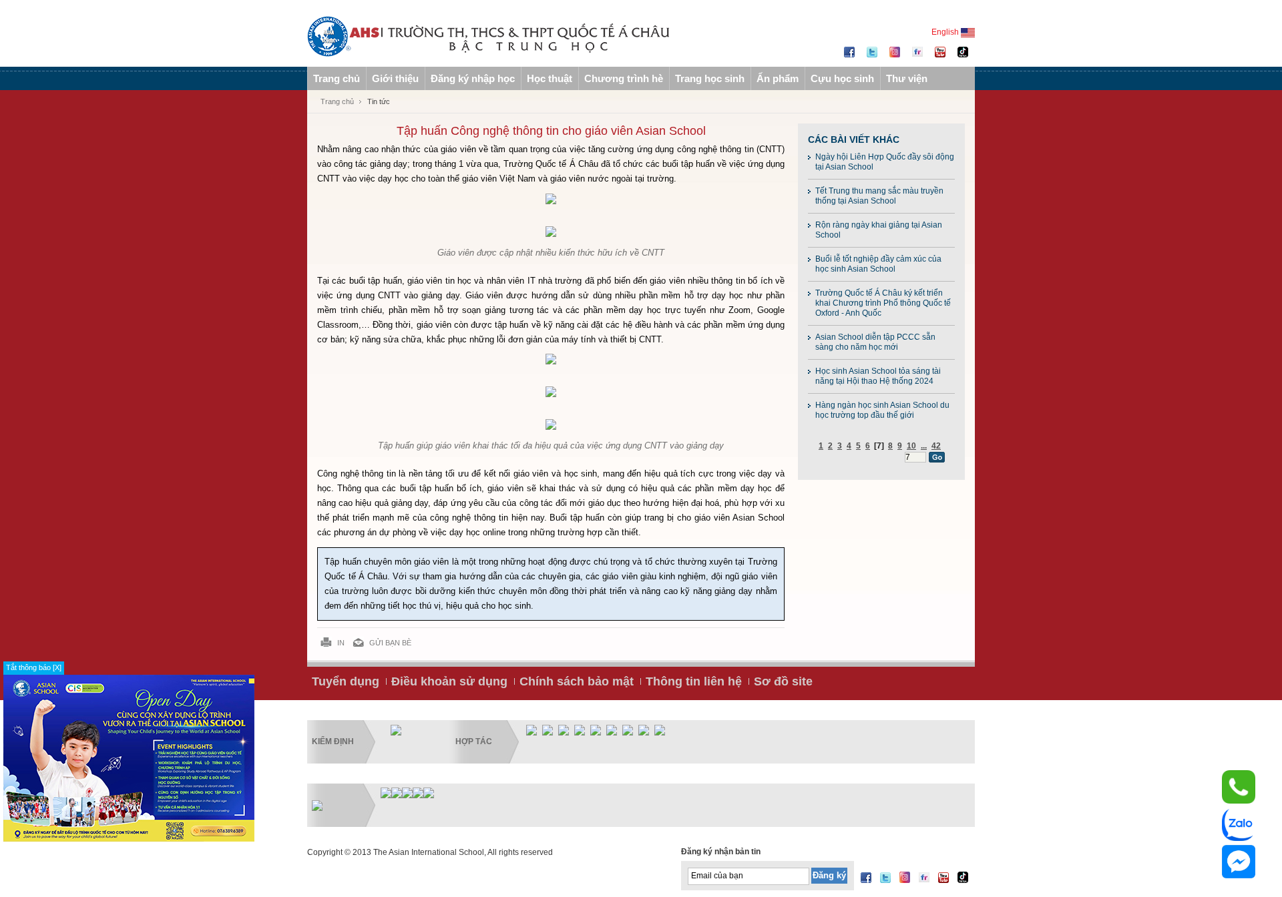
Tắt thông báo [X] (33, 667)
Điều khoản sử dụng (449, 681)
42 (936, 446)
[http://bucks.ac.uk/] (643, 729)
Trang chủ (336, 78)
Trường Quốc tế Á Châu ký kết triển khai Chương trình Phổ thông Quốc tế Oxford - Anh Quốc (883, 303)
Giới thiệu (395, 78)
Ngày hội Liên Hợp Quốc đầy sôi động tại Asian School (884, 162)
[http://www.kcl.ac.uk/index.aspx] (563, 729)
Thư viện (906, 78)
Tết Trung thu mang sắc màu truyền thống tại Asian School (879, 196)
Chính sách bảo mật (576, 681)
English (946, 32)
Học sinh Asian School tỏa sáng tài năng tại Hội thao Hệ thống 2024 (878, 376)
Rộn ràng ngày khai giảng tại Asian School (878, 230)
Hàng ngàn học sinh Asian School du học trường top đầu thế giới (882, 410)
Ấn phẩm (778, 78)
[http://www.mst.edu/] (531, 729)
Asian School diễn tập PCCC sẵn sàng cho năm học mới (875, 342)
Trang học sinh (709, 78)
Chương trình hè (623, 78)
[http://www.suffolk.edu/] (579, 729)
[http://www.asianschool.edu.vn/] (428, 792)
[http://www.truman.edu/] (659, 729)
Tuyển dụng (345, 681)
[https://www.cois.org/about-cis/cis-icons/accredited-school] (396, 729)
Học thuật (549, 78)
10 (911, 446)
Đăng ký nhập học (473, 78)
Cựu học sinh (842, 78)
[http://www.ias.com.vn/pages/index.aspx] (407, 792)
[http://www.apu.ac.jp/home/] (627, 729)
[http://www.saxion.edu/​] (547, 729)
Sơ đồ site (783, 681)
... (924, 446)
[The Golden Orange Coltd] (386, 792)
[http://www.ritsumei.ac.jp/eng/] (611, 729)
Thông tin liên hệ (694, 681)
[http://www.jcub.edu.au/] (595, 729)
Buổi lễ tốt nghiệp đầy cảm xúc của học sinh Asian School (878, 264)
